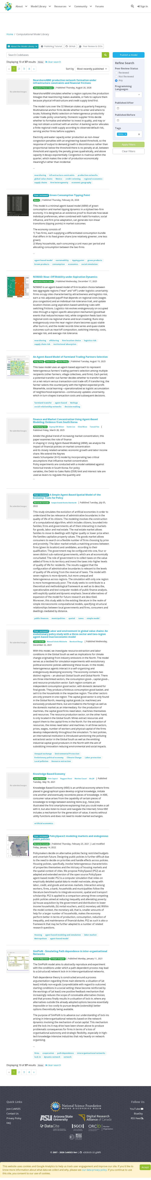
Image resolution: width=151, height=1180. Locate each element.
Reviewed (124, 72)
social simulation (89, 264)
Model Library (38, 6)
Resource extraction (61, 761)
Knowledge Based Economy (49, 773)
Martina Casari (81, 779)
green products (94, 260)
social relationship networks (47, 406)
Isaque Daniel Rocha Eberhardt (64, 503)
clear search (54, 61)
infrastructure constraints (61, 175)
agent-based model (59, 938)
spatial (71, 618)
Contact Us (12, 1113)
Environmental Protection (67, 753)
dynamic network (52, 1057)
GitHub (71, 46)
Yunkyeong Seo (40, 427)
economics (73, 264)
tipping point (78, 260)
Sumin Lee (71, 427)
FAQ (8, 1123)
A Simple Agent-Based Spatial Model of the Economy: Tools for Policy (67, 496)
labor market (90, 935)
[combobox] (128, 95)
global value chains (43, 179)
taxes (81, 618)
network (68, 1057)
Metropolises (40, 938)
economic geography (81, 182)
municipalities (58, 618)
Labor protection (93, 757)
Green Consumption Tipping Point (70, 195)
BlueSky (138, 1113)
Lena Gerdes (39, 642)
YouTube (135, 1108)
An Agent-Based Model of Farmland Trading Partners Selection (70, 356)
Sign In (144, 6)
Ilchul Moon (82, 427)
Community (80, 6)
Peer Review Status (126, 68)
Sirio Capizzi (53, 779)
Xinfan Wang (62, 362)
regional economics (93, 179)
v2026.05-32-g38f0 (92, 1152)
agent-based (61, 403)
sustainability (62, 260)
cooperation (48, 1053)
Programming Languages (123, 88)
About (19, 6)
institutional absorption (64, 344)
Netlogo (74, 403)
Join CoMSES (13, 1108)
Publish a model (128, 55)
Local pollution (41, 761)
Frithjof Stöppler (58, 959)
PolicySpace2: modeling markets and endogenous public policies (70, 837)
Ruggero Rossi (66, 779)
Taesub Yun (94, 427)
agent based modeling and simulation (63, 935)
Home (9, 34)
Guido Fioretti (39, 779)
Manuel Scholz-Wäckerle (57, 642)
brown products (41, 264)
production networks (88, 175)
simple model (93, 618)
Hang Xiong (38, 362)
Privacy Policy (13, 1118)
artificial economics (43, 823)
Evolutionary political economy (49, 757)
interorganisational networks (91, 1053)
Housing (38, 935)
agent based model (43, 260)
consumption (58, 264)
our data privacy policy (94, 1169)
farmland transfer (43, 403)
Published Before (125, 114)
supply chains (40, 182)
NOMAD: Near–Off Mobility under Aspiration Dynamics (65, 276)
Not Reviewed (126, 76)
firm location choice (71, 340)
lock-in (37, 1057)
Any (121, 80)
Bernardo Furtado (41, 503)
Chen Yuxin (50, 362)
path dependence (65, 1053)
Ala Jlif (91, 779)
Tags (118, 128)
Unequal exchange (43, 753)
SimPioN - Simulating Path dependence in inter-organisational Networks (70, 953)
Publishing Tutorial (53, 46)
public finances (41, 618)
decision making (72, 406)
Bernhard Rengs (76, 642)
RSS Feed (136, 1118)
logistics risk (90, 340)
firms (36, 1053)
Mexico (59, 179)
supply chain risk (42, 344)
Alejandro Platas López (43, 88)
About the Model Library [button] (22, 46)
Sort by (70, 68)
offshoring (54, 340)
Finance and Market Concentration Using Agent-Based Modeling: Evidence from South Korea (65, 421)
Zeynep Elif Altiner (56, 427)
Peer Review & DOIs (92, 46)
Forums (99, 6)
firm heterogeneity (59, 182)
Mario (36, 200)
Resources (60, 6)
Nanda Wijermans (41, 959)
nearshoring (40, 175)
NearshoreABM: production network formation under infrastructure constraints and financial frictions (64, 82)
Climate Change (74, 757)
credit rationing (73, 179)
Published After (124, 102)
